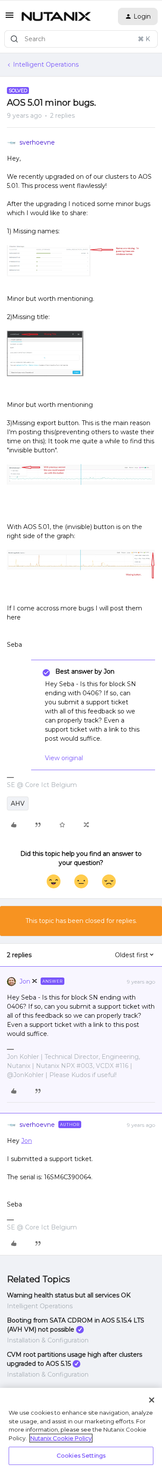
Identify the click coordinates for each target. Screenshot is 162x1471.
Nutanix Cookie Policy (61, 1438)
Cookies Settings (81, 1455)
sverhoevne (37, 142)
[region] (81, 1429)
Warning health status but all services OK (68, 1295)
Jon (24, 981)
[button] (9, 18)
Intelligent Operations (46, 64)
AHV (18, 803)
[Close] (151, 1400)
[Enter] (14, 39)
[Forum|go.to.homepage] (56, 16)
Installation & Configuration (48, 1340)
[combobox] (81, 39)
